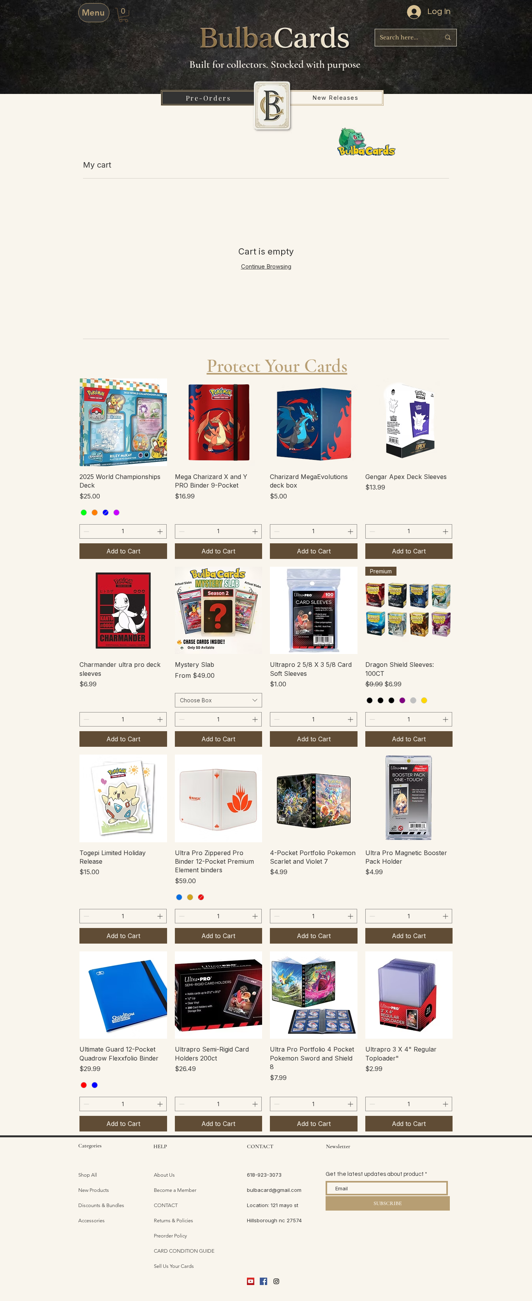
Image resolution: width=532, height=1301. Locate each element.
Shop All (87, 1175)
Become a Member (175, 1190)
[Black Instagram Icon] (276, 1281)
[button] (123, 15)
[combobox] (218, 700)
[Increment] (161, 531)
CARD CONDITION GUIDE (184, 1251)
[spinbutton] (123, 531)
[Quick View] (123, 422)
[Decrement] (85, 531)
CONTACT (166, 1205)
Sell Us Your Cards (174, 1266)
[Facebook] (263, 1281)
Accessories (91, 1220)
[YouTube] (250, 1281)
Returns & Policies (173, 1220)
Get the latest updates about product (375, 1174)
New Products (93, 1190)
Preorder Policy (170, 1236)
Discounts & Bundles (101, 1205)
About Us (164, 1175)
